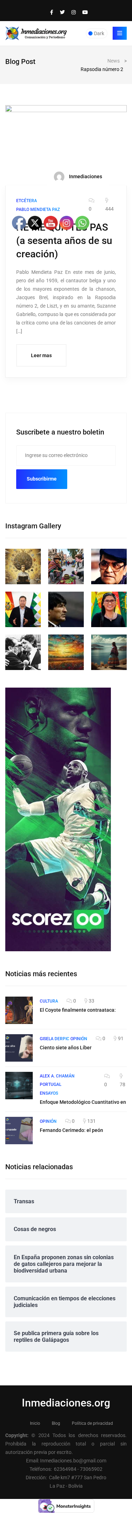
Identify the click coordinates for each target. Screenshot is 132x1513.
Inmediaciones (85, 176)
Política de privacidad (92, 1423)
